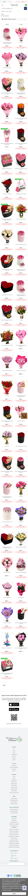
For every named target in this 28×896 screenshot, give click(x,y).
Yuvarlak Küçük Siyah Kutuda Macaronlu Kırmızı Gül (21, 144)
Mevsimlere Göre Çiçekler (14, 824)
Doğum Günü (14, 781)
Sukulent (14, 759)
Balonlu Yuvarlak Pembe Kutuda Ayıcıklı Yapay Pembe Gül (7, 144)
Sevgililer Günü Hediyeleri (14, 829)
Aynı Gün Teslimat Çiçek (14, 792)
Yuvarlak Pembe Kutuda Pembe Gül (21, 244)
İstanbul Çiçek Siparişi (14, 809)
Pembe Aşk (7, 118)
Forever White (7, 244)
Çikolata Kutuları (14, 789)
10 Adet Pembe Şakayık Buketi (21, 370)
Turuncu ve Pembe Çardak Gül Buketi (7, 345)
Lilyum (14, 752)
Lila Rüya (21, 67)
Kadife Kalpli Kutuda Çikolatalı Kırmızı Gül (7, 320)
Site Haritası (14, 769)
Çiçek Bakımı (14, 818)
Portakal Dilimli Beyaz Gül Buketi (21, 547)
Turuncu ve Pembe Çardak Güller (21, 219)
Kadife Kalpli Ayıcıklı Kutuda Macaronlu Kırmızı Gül (7, 472)
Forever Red (7, 395)
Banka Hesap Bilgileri (14, 767)
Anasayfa (3, 11)
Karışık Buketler (14, 754)
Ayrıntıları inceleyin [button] (6, 890)
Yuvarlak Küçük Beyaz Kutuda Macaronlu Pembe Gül (21, 270)
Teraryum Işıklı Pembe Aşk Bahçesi (21, 572)
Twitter (15, 855)
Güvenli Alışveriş (14, 798)
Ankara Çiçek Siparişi (14, 811)
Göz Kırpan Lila (7, 446)
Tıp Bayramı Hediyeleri (14, 840)
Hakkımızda (14, 765)
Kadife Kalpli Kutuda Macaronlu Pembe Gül (21, 169)
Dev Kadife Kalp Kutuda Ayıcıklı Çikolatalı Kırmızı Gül (7, 547)
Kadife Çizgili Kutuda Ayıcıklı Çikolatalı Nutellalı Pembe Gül (7, 673)
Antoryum (14, 758)
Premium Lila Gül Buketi (7, 622)
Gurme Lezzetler (14, 787)
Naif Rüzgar (21, 496)
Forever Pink (21, 42)
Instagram (15, 858)
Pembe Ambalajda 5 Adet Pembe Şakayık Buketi (21, 346)
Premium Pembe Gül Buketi (7, 67)
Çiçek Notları (14, 820)
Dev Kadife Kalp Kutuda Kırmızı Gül (7, 294)
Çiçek (7, 11)
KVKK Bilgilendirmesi (14, 800)
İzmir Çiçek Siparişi (14, 812)
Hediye (14, 778)
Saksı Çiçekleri (14, 785)
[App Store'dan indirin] (14, 704)
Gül (14, 749)
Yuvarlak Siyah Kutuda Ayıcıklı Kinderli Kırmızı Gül (21, 623)
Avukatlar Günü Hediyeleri (14, 841)
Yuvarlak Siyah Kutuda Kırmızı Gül (21, 446)
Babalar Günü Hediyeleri (14, 834)
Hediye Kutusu (14, 780)
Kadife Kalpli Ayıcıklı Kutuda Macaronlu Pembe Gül (7, 93)
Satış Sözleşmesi (14, 801)
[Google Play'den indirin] (14, 709)
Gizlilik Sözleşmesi (14, 803)
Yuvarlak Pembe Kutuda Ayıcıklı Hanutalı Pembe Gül (21, 396)
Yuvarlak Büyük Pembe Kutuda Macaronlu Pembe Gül (21, 295)
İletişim (14, 770)
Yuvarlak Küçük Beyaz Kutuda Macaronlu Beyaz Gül (21, 93)
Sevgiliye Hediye (14, 783)
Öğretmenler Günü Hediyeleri (14, 836)
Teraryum (14, 756)
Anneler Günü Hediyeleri (14, 832)
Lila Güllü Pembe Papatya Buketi (7, 370)
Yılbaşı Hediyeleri (14, 838)
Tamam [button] (14, 893)
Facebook (15, 853)
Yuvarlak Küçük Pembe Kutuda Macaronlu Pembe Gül (7, 43)
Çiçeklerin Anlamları (14, 822)
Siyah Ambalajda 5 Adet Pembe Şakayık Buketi (21, 648)
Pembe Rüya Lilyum (21, 597)
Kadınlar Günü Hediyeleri (14, 831)
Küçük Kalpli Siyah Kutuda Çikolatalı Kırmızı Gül (7, 270)
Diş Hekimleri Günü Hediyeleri (14, 847)
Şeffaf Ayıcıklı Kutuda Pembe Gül (7, 168)
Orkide (14, 750)
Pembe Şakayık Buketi (7, 572)
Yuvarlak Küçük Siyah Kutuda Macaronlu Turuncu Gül (21, 118)
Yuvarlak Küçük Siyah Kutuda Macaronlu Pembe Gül (21, 472)
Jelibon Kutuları (14, 790)
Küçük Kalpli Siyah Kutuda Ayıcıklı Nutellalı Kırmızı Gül (7, 219)
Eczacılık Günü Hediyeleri (14, 845)
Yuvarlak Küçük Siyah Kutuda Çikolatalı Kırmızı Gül (7, 421)
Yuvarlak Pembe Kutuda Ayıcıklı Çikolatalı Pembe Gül (7, 497)
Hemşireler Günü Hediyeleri (14, 843)
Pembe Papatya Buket (7, 597)
